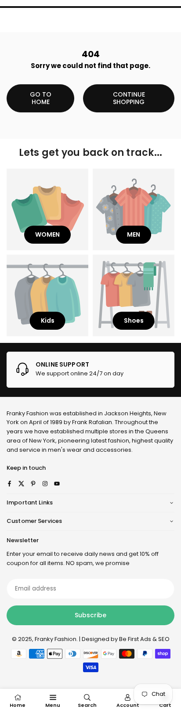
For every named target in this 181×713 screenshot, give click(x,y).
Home (17, 705)
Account (127, 705)
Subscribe (90, 615)
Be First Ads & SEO (144, 639)
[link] (90, 370)
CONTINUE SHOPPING (129, 98)
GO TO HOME (40, 98)
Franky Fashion (27, 413)
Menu (52, 705)
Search (87, 705)
